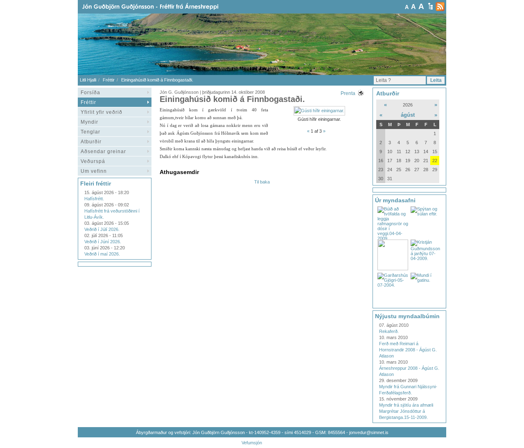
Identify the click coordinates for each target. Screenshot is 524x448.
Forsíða (90, 92)
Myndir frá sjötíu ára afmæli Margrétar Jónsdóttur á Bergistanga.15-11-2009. (406, 411)
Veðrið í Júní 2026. (102, 241)
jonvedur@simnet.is (368, 432)
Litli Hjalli (88, 79)
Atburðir (91, 142)
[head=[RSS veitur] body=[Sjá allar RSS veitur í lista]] (440, 6)
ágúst (408, 115)
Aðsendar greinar (103, 151)
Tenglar (90, 132)
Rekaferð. (389, 331)
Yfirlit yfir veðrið (101, 112)
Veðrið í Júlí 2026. (102, 229)
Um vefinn (94, 171)
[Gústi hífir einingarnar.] (319, 110)
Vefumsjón (252, 442)
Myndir (89, 122)
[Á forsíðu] (163, 7)
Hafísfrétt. (94, 198)
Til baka (262, 181)
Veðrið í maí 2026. (102, 253)
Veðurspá (93, 161)
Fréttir (109, 79)
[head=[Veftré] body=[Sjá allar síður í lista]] (430, 6)
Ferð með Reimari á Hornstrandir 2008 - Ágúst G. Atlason (408, 349)
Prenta (348, 93)
